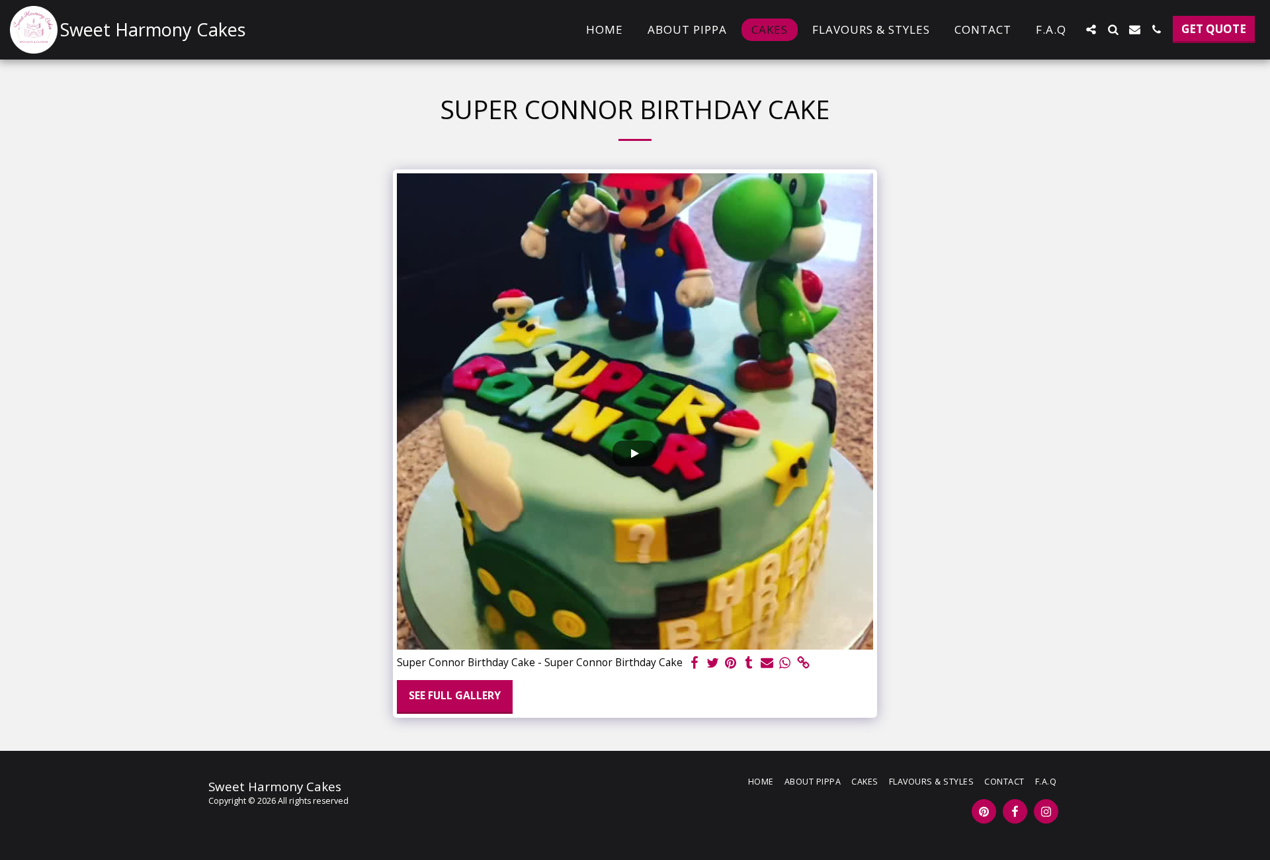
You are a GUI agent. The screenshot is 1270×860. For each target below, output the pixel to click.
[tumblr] (748, 663)
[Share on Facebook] (694, 663)
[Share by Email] (767, 663)
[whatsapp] (785, 663)
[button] (1091, 29)
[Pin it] (731, 663)
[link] (803, 663)
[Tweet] (712, 663)
